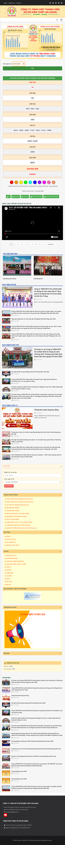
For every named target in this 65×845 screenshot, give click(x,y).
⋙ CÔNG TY (7, 536)
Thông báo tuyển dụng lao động (46, 410)
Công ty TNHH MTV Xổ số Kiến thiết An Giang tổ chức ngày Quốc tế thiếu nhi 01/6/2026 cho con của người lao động (34, 380)
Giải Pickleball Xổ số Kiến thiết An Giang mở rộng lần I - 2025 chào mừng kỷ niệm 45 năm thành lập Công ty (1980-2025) (36, 456)
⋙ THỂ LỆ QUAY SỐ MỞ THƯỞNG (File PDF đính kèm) (18, 499)
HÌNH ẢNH (6, 653)
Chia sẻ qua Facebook (52, 196)
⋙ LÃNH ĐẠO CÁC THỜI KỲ (11, 545)
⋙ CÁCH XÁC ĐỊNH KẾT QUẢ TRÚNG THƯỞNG (16, 513)
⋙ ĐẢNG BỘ (7, 570)
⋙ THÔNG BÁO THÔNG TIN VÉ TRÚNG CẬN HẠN (17, 525)
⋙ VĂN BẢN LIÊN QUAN (10, 558)
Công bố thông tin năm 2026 (19, 771)
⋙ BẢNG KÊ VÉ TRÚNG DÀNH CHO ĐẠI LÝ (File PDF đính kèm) (20, 528)
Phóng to (16, 196)
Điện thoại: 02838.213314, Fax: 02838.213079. (18, 827)
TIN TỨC (6, 551)
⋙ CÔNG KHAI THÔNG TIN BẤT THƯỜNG (15, 564)
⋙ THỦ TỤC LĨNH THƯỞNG (11, 519)
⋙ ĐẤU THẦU (8, 581)
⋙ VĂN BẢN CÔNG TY (10, 555)
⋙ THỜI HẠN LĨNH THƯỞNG (11, 510)
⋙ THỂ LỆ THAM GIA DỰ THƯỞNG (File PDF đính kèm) (18, 502)
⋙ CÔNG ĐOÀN (8, 573)
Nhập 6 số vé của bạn (10, 472)
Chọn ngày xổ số (9, 479)
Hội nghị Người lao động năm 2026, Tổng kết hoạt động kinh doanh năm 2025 (32, 741)
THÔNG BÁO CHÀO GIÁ (10, 607)
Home (5, 3)
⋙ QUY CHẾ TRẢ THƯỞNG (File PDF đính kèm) (16, 505)
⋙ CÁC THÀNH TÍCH (10, 542)
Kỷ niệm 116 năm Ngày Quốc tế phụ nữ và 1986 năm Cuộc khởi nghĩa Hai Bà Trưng (33, 756)
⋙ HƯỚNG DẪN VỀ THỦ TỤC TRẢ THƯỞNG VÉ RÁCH (18, 522)
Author (19, 3)
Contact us (11, 3)
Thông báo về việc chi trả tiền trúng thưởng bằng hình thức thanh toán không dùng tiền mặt (36, 433)
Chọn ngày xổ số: (7, 64)
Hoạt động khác (8, 278)
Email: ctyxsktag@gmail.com (11, 812)
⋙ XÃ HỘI (7, 578)
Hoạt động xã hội (39, 278)
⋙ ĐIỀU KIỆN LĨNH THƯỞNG (11, 507)
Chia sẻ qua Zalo (37, 196)
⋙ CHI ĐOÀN (8, 576)
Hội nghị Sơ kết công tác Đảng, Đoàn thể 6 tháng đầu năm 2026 (30, 372)
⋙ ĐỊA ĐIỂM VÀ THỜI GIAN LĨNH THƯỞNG (15, 516)
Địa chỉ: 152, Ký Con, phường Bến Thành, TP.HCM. (19, 825)
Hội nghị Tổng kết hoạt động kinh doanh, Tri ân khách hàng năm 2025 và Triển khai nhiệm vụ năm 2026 (36, 440)
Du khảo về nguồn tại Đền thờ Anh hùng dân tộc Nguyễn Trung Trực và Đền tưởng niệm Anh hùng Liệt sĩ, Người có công (37, 388)
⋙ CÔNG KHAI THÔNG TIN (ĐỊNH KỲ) (14, 561)
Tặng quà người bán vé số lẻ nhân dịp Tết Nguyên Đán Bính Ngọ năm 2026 (33, 319)
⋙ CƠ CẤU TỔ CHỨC (10, 539)
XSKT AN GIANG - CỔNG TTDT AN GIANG (15, 588)
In (9, 196)
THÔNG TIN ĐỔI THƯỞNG (11, 495)
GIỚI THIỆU (7, 532)
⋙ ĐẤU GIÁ (7, 584)
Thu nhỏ (25, 196)
